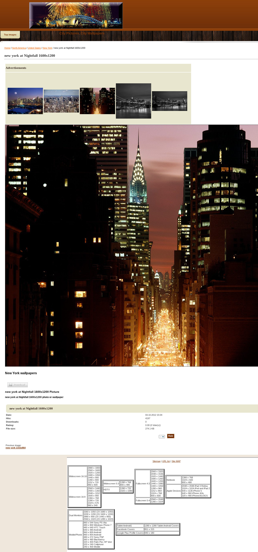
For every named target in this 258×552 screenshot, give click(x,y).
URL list (166, 461)
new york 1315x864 (16, 448)
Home (7, 48)
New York (47, 48)
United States (34, 48)
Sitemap (156, 461)
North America (19, 48)
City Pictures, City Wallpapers (81, 33)
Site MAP (176, 461)
